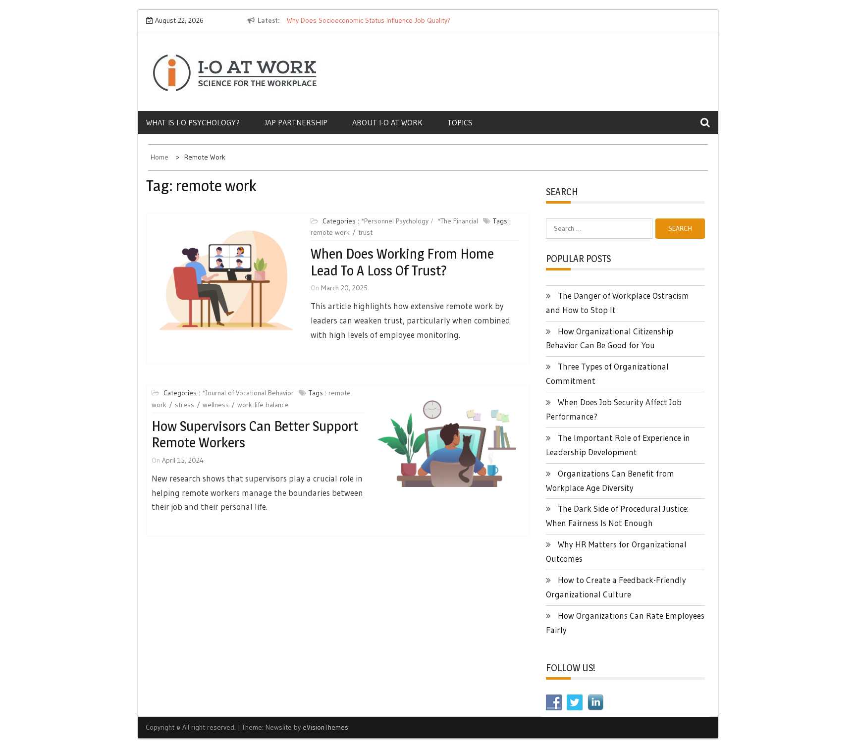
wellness (216, 404)
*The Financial (457, 220)
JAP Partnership (296, 122)
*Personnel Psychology (394, 220)
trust (365, 232)
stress (184, 404)
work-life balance (262, 404)
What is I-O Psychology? (193, 122)
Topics (460, 122)
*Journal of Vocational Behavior (248, 392)
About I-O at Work (387, 122)
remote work (330, 232)
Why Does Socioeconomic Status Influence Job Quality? (368, 20)
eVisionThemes (325, 727)
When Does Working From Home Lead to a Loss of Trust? (402, 262)
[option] (377, 21)
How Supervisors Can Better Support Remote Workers (255, 434)
